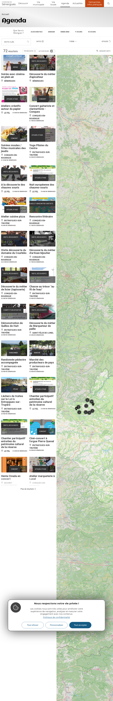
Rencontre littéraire (41, 161)
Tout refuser (32, 625)
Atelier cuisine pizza (13, 161)
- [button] (110, 6)
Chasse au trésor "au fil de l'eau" (41, 233)
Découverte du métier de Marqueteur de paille (42, 271)
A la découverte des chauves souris (13, 131)
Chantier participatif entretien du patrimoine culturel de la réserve (41, 345)
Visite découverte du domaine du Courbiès (13, 197)
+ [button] (110, 3)
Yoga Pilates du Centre (38, 92)
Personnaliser (56, 625)
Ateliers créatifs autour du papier (11, 52)
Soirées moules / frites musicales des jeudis (13, 93)
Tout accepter (80, 625)
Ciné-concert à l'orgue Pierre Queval (41, 385)
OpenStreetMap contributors (70, 700)
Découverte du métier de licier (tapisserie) (14, 233)
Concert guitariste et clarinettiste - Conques (41, 53)
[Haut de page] (106, 694)
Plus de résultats (27, 434)
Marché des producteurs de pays (41, 306)
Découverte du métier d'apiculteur (42, 21)
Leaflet (110, 700)
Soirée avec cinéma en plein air (12, 21)
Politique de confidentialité (56, 617)
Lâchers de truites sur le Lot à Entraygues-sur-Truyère (12, 345)
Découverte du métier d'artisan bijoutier (42, 197)
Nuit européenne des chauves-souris (41, 131)
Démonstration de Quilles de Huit (12, 270)
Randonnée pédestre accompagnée (13, 306)
